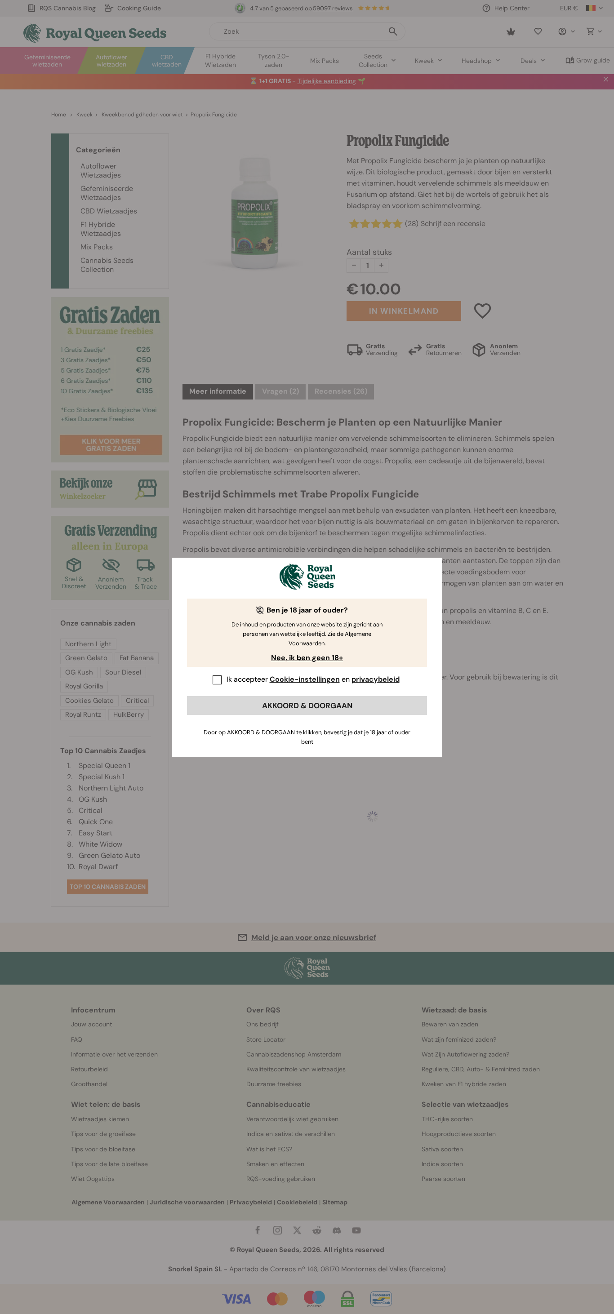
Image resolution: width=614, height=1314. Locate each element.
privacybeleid (375, 679)
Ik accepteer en (313, 679)
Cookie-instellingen (305, 679)
